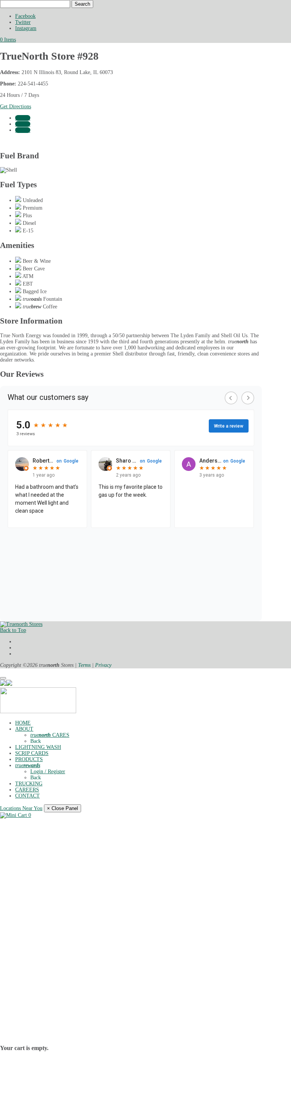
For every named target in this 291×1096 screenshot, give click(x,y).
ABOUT (24, 729)
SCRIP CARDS (31, 753)
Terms (84, 665)
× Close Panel (62, 808)
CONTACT (27, 796)
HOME (23, 723)
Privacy (103, 665)
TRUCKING (28, 783)
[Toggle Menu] (3, 678)
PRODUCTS (29, 759)
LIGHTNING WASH (38, 747)
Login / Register (47, 771)
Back (35, 741)
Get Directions (15, 106)
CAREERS (27, 790)
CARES (49, 735)
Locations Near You (21, 808)
